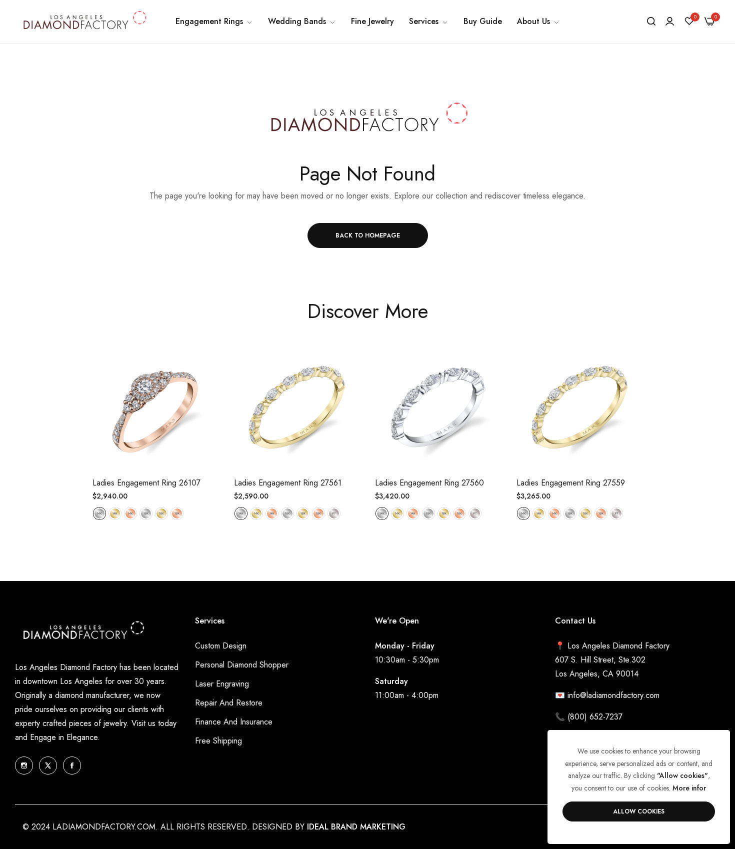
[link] (214, 22)
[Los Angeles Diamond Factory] (83, 22)
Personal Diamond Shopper (241, 664)
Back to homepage (368, 235)
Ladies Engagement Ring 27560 (429, 483)
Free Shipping (218, 740)
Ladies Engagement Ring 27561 (288, 483)
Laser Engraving (222, 684)
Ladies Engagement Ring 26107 (146, 483)
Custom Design (220, 646)
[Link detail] (24, 765)
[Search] (651, 21)
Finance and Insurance (233, 722)
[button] (207, 363)
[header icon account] (670, 21)
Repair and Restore (228, 702)
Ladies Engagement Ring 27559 (570, 483)
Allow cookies (638, 811)
